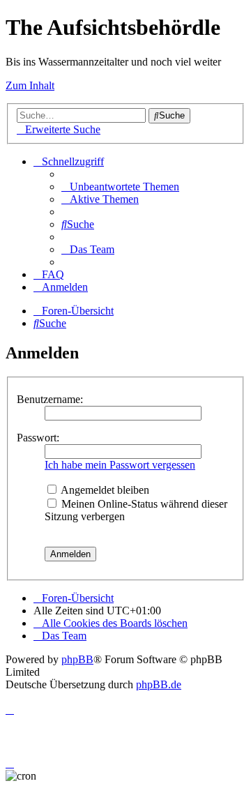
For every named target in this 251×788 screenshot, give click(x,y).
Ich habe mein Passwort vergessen (120, 465)
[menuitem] (120, 186)
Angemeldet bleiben (104, 490)
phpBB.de (158, 684)
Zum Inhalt (30, 85)
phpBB (77, 659)
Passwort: (38, 438)
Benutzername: (50, 399)
